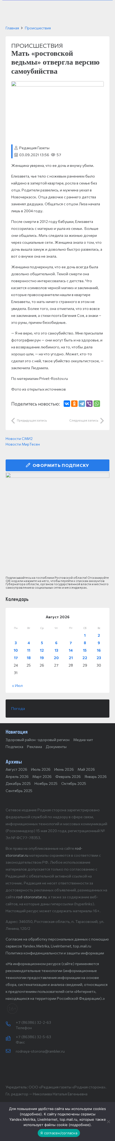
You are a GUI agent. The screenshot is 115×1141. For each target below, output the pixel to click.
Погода (18, 708)
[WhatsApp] (97, 403)
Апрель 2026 (17, 776)
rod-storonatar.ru (31, 897)
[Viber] (89, 403)
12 (42, 650)
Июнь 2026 (64, 769)
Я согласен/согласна (58, 1133)
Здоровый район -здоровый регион (38, 739)
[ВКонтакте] (67, 403)
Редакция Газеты (34, 147)
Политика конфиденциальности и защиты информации (55, 953)
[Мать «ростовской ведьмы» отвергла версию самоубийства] (57, 84)
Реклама (34, 746)
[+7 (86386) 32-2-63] (11, 1024)
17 (16, 657)
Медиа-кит (83, 739)
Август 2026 (16, 769)
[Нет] (108, 1121)
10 (16, 650)
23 (99, 657)
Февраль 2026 (68, 776)
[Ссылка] (57, 524)
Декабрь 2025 (18, 783)
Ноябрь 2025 (45, 783)
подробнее (30, 1114)
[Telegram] (82, 403)
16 (99, 650)
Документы (56, 746)
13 (56, 650)
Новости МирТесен (23, 444)
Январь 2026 (96, 776)
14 (71, 650)
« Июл (17, 685)
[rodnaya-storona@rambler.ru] (11, 1051)
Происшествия (38, 28)
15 (85, 650)
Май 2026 (86, 769)
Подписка (14, 746)
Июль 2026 (41, 769)
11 (28, 650)
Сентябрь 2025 (19, 790)
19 (42, 657)
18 (29, 657)
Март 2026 (42, 776)
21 (71, 657)
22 (84, 657)
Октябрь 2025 (73, 783)
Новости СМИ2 (19, 438)
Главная (12, 28)
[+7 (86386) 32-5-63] (11, 1038)
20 (56, 657)
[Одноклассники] (74, 403)
